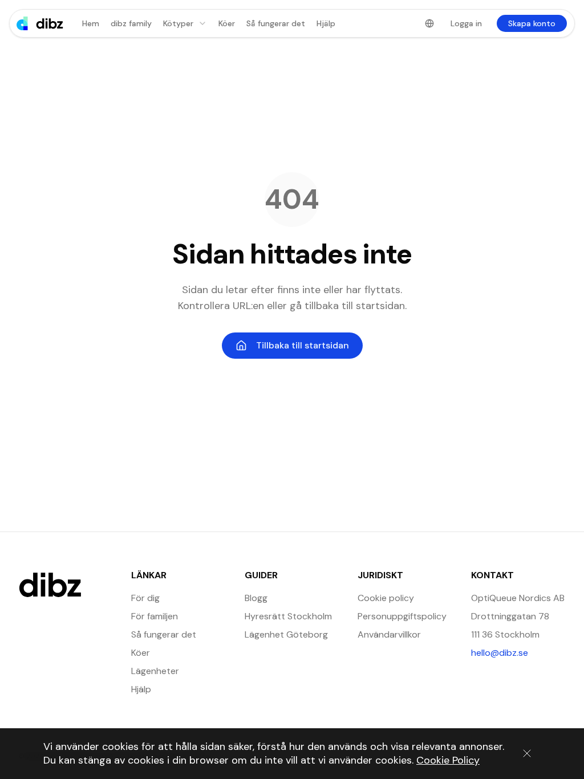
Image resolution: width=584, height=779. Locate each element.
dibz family (131, 23)
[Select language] (429, 23)
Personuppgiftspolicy (402, 616)
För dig (145, 598)
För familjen (154, 616)
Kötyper (178, 23)
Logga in (466, 23)
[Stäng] (527, 753)
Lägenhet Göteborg (286, 634)
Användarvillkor (389, 634)
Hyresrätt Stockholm (288, 616)
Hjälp (326, 23)
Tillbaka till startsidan (302, 345)
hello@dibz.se (518, 652)
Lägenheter (155, 671)
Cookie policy (386, 598)
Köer (226, 23)
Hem (90, 23)
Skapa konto (531, 23)
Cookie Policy (448, 760)
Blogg (256, 598)
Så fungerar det (275, 23)
